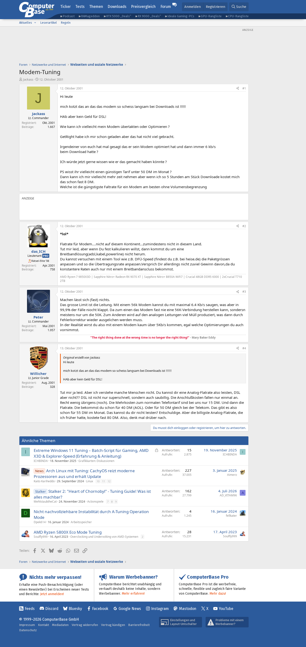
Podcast (69, 16)
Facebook (100, 608)
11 (103, 481)
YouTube (226, 608)
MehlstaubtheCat (45, 501)
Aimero (232, 475)
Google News (130, 608)
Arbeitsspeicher (81, 522)
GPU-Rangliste (211, 16)
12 (109, 481)
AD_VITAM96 (228, 495)
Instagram (160, 608)
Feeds (30, 608)
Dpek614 (40, 522)
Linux (89, 481)
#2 (244, 226)
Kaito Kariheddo (44, 481)
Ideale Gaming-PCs (180, 16)
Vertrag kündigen (113, 625)
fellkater (231, 516)
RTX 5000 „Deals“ (118, 16)
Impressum (27, 625)
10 (98, 481)
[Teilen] (238, 88)
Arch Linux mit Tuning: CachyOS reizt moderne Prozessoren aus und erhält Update (84, 473)
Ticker (65, 6)
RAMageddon (90, 16)
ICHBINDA (41, 461)
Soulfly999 (41, 537)
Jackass (28, 79)
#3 (244, 292)
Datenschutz (28, 630)
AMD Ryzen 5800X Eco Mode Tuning (68, 532)
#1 (244, 88)
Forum (165, 6)
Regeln (66, 22)
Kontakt (43, 625)
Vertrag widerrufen (85, 625)
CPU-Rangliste (238, 16)
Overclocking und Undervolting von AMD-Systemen (104, 537)
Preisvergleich (143, 6)
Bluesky (75, 608)
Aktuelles (25, 22)
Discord (51, 608)
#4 (244, 348)
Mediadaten (60, 625)
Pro (46, 256)
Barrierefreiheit (139, 625)
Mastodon (187, 608)
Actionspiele (95, 501)
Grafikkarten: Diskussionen (96, 461)
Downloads (117, 6)
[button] (35, 22)
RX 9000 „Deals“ (149, 16)
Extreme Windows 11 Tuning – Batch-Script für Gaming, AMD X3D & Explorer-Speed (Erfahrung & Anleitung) (91, 453)
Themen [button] (96, 6)
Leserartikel (48, 22)
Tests (80, 6)
